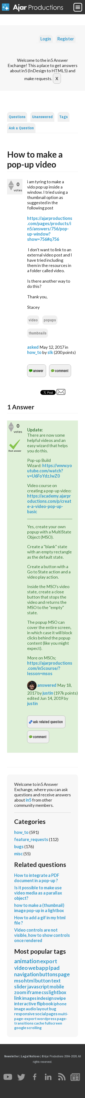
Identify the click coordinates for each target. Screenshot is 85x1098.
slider (20, 986)
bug (52, 1008)
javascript (38, 986)
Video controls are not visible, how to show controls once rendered (42, 935)
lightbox (57, 992)
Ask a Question (21, 128)
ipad (54, 967)
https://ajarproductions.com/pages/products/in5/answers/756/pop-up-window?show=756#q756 (49, 229)
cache (39, 1023)
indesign (45, 998)
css (45, 992)
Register (65, 38)
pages (51, 1013)
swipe (60, 998)
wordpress (46, 1018)
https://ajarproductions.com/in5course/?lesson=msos (49, 668)
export (48, 961)
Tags (63, 117)
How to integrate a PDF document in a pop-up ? (36, 878)
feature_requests (31, 839)
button (43, 980)
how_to (34, 352)
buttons (48, 974)
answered (46, 685)
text (56, 980)
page (64, 974)
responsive (24, 1013)
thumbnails (38, 333)
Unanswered (42, 117)
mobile (57, 986)
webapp (38, 967)
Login (45, 38)
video (33, 320)
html (29, 980)
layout (43, 1008)
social (40, 1013)
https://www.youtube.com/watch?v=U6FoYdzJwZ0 (49, 471)
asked (33, 347)
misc (18, 853)
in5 (28, 800)
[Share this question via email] (60, 393)
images (29, 998)
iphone (60, 1003)
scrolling (34, 1027)
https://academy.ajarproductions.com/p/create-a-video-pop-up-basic (49, 503)
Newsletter (11, 1056)
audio (31, 1008)
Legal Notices (30, 1056)
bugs (19, 846)
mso (19, 980)
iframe (34, 992)
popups (50, 320)
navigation (26, 974)
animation (27, 961)
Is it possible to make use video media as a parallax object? (38, 893)
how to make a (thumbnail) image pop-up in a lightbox (39, 908)
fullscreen (53, 1023)
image (19, 1008)
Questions (17, 117)
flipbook (45, 1003)
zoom (20, 992)
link (18, 998)
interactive (25, 1003)
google (20, 1027)
